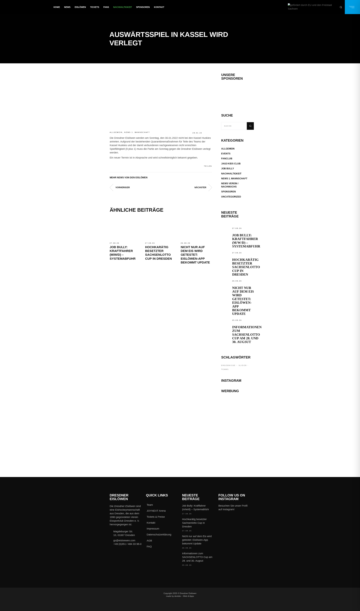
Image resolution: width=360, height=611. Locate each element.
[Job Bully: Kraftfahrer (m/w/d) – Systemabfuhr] (125, 228)
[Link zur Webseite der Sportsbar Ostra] (237, 413)
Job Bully (227, 168)
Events (225, 153)
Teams (225, 369)
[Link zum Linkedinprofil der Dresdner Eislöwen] (235, 593)
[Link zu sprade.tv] (237, 449)
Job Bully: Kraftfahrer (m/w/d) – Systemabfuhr (246, 240)
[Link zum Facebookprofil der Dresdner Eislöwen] (207, 593)
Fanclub (226, 158)
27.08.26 (114, 243)
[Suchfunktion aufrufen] (341, 7)
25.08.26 (237, 320)
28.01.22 (197, 133)
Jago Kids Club (231, 163)
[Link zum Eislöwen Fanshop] (237, 436)
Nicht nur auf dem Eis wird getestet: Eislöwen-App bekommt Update (195, 254)
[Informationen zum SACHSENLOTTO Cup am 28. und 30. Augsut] (226, 323)
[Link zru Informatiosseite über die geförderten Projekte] (312, 7)
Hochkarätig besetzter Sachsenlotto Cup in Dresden (246, 267)
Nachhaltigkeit (231, 173)
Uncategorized (231, 197)
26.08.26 (185, 243)
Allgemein (116, 132)
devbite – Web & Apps (184, 596)
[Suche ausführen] (250, 126)
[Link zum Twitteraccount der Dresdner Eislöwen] (226, 593)
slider (243, 365)
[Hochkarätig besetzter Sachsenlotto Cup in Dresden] (160, 228)
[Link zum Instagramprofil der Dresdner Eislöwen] (216, 593)
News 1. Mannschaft (137, 132)
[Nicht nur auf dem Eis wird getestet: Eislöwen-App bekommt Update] (196, 228)
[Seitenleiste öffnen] (352, 7)
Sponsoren (228, 191)
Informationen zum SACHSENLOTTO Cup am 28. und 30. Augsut (247, 334)
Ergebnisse (228, 365)
